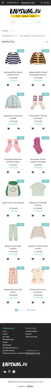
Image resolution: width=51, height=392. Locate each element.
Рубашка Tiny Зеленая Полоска (38, 204)
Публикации (6, 345)
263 (28, 310)
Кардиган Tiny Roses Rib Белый (38, 247)
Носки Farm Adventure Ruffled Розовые (13, 160)
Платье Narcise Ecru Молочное (38, 291)
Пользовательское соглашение (13, 353)
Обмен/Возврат (8, 339)
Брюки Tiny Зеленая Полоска (13, 247)
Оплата (5, 334)
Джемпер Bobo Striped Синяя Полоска (13, 73)
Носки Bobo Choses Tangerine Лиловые (38, 160)
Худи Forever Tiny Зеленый (13, 203)
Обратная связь (31, 336)
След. (33, 310)
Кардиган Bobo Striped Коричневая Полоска (38, 73)
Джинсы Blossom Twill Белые (13, 291)
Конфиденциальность (10, 348)
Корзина (29, 334)
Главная (5, 31)
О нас (4, 331)
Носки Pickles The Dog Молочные (38, 117)
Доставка (5, 336)
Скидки (5, 342)
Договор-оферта (8, 350)
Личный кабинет (32, 331)
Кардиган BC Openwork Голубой (13, 117)
